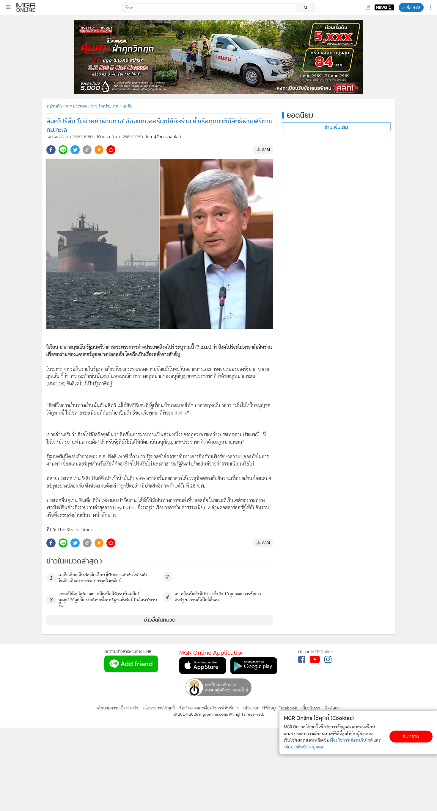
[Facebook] (301, 659)
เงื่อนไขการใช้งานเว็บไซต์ (351, 739)
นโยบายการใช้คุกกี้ (159, 707)
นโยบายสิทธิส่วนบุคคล (303, 746)
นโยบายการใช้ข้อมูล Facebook (270, 707)
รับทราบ (411, 736)
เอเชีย (127, 105)
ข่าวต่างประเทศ (104, 105)
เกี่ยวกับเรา (310, 707)
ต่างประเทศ (76, 105)
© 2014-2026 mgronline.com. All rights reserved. (218, 714)
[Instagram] (327, 659)
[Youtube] (315, 659)
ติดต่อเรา (332, 707)
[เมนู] (8, 7)
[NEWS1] (384, 7)
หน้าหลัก (54, 105)
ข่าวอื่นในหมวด (160, 620)
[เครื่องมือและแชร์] (431, 7)
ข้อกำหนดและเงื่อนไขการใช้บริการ (209, 707)
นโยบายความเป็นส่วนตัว (117, 707)
